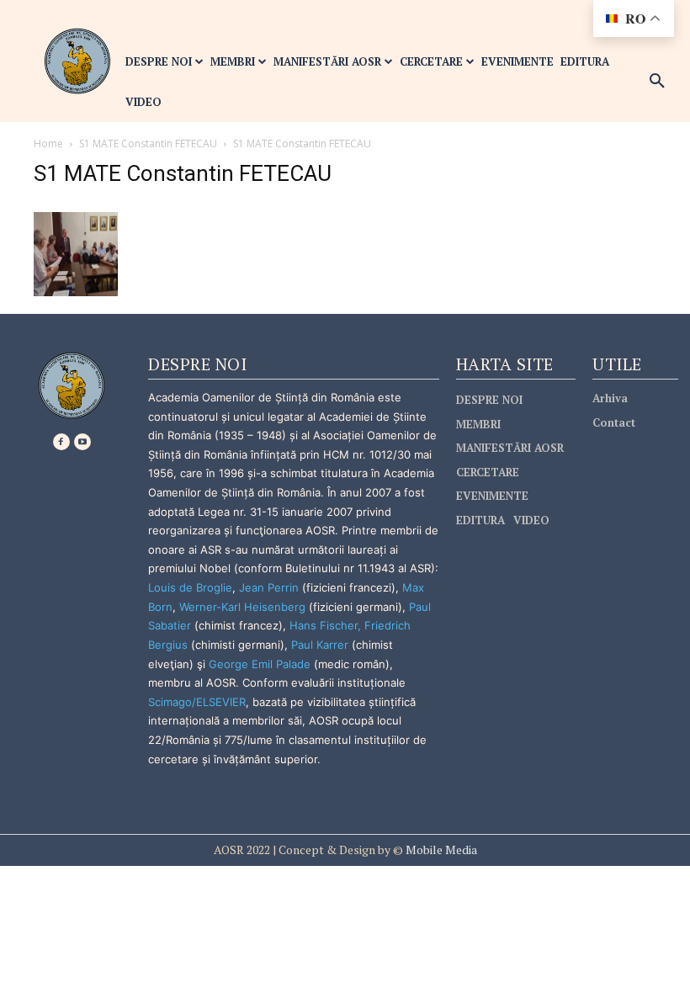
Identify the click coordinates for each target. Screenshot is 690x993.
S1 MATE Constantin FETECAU (148, 143)
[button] (657, 81)
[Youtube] (82, 441)
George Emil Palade (259, 664)
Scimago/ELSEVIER (197, 702)
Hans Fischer (323, 625)
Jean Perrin (270, 587)
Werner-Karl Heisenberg (242, 606)
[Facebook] (61, 441)
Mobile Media (440, 850)
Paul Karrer (319, 644)
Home (48, 143)
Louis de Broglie (190, 587)
